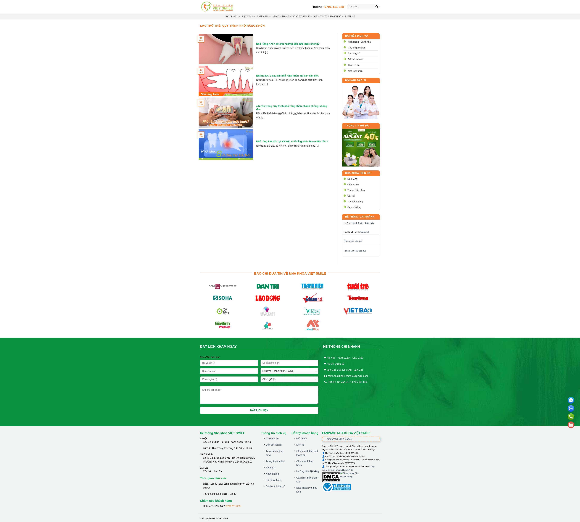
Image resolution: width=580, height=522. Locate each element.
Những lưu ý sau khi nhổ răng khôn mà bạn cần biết (287, 75)
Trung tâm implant (275, 461)
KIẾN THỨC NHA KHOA (328, 16)
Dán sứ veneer (355, 59)
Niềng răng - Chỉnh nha (359, 41)
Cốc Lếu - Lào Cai (212, 471)
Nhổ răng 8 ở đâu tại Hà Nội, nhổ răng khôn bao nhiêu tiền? (292, 141)
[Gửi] (376, 7)
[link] (361, 101)
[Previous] (346, 147)
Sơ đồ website (273, 480)
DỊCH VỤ (247, 16)
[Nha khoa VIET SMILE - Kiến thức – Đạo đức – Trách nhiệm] (217, 7)
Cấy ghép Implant (356, 47)
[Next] (375, 147)
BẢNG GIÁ (263, 16)
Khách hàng (272, 473)
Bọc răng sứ (354, 53)
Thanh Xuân (357, 223)
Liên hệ (350, 16)
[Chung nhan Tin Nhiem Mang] (351, 476)
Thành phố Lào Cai (353, 241)
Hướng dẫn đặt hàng (307, 471)
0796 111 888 (334, 6)
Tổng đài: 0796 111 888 (355, 251)
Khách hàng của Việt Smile (291, 16)
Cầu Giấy (369, 223)
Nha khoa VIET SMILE (339, 438)
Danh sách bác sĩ (275, 486)
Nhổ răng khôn (355, 71)
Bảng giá (271, 467)
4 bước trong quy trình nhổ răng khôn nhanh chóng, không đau (291, 108)
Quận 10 (365, 232)
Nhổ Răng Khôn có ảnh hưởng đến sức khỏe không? (287, 43)
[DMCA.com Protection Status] (331, 476)
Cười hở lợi (353, 65)
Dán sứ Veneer (274, 445)
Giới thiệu (231, 16)
